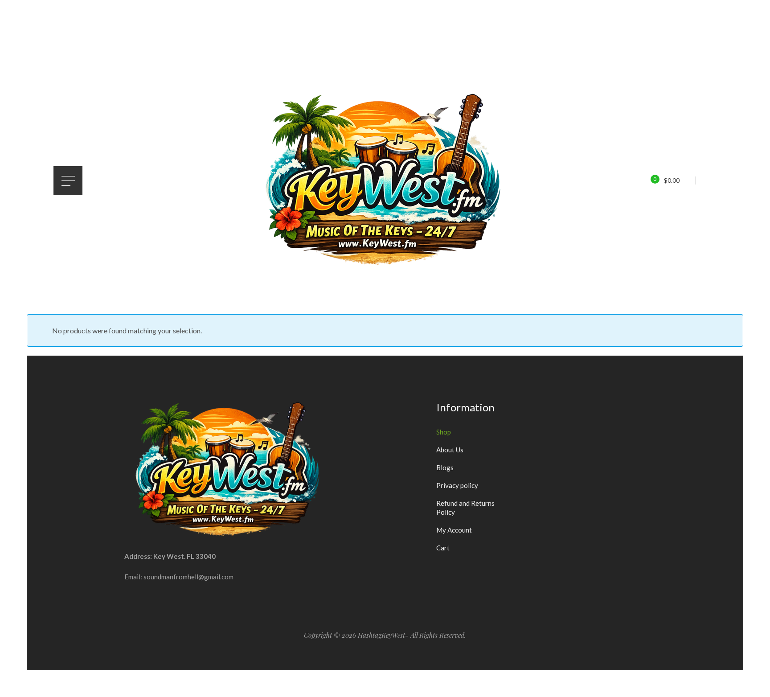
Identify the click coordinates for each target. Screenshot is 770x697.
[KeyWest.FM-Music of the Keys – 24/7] (385, 180)
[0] (648, 180)
